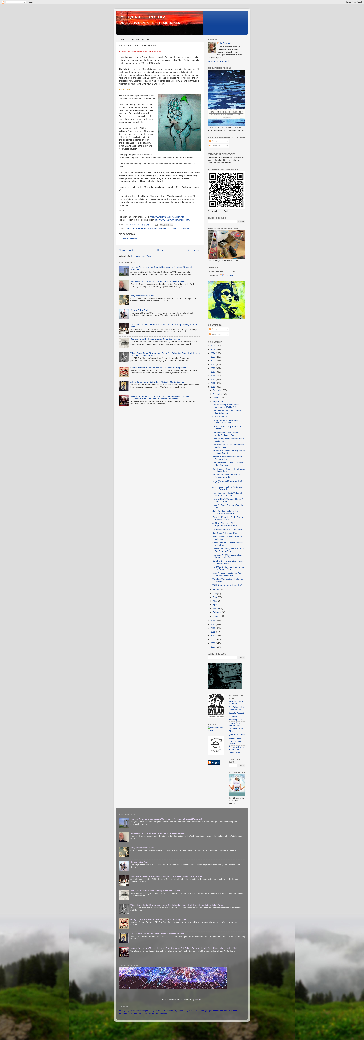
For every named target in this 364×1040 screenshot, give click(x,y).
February (217, 612)
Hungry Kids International (234, 724)
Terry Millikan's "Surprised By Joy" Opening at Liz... (227, 500)
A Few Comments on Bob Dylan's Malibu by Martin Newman (157, 382)
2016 (213, 383)
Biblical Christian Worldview (236, 702)
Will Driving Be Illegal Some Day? (227, 585)
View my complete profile (219, 61)
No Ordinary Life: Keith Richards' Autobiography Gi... (227, 476)
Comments (216, 146)
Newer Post (126, 250)
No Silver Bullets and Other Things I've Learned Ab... (227, 562)
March (216, 608)
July (215, 594)
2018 (213, 376)
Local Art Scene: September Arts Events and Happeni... (227, 574)
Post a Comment (129, 239)
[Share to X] (166, 224)
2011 (213, 632)
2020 (213, 368)
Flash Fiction (141, 228)
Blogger (198, 999)
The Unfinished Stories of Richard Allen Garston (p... (227, 464)
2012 (213, 628)
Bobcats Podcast (236, 713)
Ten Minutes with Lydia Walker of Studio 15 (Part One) (227, 494)
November (218, 394)
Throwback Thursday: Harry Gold (227, 529)
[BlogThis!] (164, 224)
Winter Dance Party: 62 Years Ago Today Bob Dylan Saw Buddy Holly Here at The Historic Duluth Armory (177, 905)
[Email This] (161, 224)
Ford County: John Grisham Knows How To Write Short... (228, 568)
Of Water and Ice (220, 417)
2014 (213, 621)
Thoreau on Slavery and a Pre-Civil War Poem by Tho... (228, 550)
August (216, 590)
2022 (213, 361)
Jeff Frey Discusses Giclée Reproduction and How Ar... (225, 524)
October (217, 398)
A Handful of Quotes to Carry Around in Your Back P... (228, 452)
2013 (213, 624)
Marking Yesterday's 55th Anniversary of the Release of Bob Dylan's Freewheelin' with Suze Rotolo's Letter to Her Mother (160, 397)
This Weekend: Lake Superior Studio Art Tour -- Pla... (225, 434)
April (215, 605)
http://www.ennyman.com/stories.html (172, 220)
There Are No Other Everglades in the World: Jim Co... (227, 556)
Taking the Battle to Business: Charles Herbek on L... (225, 421)
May (215, 601)
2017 (213, 379)
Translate (229, 275)
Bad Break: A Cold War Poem (225, 533)
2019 (213, 372)
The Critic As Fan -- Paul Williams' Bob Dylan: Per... (227, 412)
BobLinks (233, 716)
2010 (213, 636)
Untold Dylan (234, 753)
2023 (213, 357)
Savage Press (235, 738)
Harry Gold (153, 228)
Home (160, 250)
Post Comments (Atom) (141, 256)
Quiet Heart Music (237, 735)
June (215, 597)
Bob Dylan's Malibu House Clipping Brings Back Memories (156, 339)
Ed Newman (225, 43)
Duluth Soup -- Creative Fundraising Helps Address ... (228, 470)
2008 (213, 643)
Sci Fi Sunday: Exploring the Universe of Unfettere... (225, 512)
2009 (213, 639)
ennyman (130, 228)
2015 (213, 387)
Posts (214, 141)
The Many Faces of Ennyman (236, 748)
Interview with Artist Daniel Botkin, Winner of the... (227, 458)
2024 (213, 353)
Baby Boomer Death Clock (142, 296)
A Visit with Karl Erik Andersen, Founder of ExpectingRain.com (158, 281)
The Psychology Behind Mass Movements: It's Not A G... (225, 406)
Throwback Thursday (179, 228)
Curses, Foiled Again (139, 310)
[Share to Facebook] (169, 224)
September (218, 401)
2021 (213, 364)
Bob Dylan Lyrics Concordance (236, 708)
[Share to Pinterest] (172, 224)
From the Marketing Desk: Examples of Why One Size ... (228, 518)
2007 (213, 647)
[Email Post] (156, 224)
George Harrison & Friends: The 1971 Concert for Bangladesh (158, 368)
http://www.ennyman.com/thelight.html (167, 217)
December (218, 390)
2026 (213, 346)
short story (163, 228)
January (217, 616)
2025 (213, 350)
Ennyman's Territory (142, 17)
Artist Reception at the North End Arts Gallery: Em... (227, 488)
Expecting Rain (235, 720)
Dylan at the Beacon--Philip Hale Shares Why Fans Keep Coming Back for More (166, 876)
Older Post (194, 250)
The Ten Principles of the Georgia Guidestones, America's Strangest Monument (166, 819)
